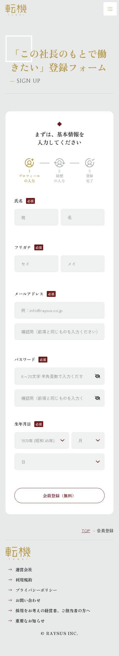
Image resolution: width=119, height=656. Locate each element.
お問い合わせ (27, 600)
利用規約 (23, 580)
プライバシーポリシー (36, 590)
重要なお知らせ (30, 621)
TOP (86, 530)
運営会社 (23, 569)
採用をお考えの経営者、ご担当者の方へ (52, 610)
